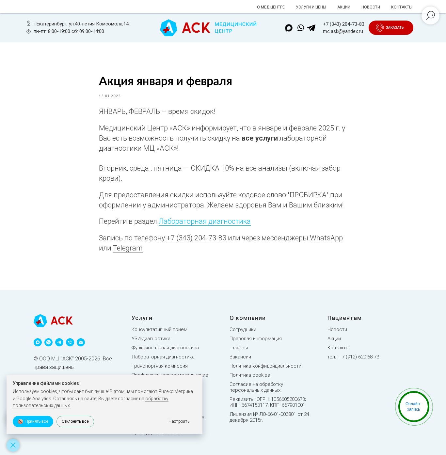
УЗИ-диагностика (151, 338)
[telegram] (59, 342)
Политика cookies (250, 375)
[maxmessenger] (38, 342)
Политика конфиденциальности (265, 366)
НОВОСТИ (370, 7)
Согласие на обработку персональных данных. (256, 387)
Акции (334, 338)
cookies (48, 391)
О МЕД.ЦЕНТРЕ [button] (271, 7)
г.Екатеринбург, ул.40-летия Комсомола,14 (81, 24)
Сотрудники (243, 329)
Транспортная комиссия (160, 366)
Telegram (128, 248)
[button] (394, 28)
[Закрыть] (13, 445)
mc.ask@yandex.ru (343, 31)
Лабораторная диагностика (205, 221)
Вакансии (240, 357)
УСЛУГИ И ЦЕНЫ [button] (311, 7)
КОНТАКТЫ (401, 7)
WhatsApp (326, 238)
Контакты (338, 348)
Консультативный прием (159, 329)
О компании (248, 317)
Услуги (142, 317)
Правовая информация (256, 338)
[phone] (70, 342)
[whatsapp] (48, 342)
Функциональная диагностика (165, 348)
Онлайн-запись (413, 407)
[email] (81, 342)
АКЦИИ (343, 7)
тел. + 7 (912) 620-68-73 (353, 357)
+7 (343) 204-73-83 (343, 24)
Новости (337, 329)
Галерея (239, 348)
